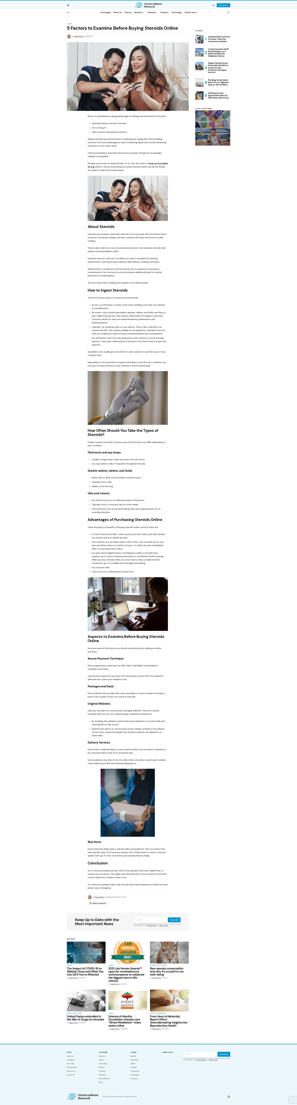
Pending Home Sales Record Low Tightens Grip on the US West (218, 82)
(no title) (202, 122)
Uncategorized (161, 1013)
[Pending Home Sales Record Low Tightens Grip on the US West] (199, 82)
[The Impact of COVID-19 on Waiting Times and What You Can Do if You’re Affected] (86, 952)
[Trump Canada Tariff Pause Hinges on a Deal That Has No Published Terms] (199, 52)
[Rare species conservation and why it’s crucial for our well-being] (169, 952)
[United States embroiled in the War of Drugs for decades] (86, 1000)
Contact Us (71, 1075)
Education (102, 1075)
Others (133, 1052)
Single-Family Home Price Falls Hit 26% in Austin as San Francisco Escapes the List (218, 68)
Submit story (168, 1052)
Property (102, 1071)
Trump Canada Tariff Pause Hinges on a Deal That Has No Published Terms (218, 52)
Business (153, 965)
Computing (135, 1075)
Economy (134, 1079)
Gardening (134, 1060)
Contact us (223, 5)
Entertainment (104, 1079)
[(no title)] (212, 119)
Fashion (133, 1056)
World (164, 965)
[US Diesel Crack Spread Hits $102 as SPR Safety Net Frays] (199, 95)
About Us (70, 1056)
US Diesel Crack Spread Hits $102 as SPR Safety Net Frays (218, 95)
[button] (213, 5)
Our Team (70, 1064)
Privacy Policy (151, 925)
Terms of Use (163, 925)
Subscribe (174, 920)
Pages (69, 1052)
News (101, 1082)
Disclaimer (70, 1060)
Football (133, 1067)
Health (70, 24)
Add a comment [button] (99, 903)
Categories (103, 1052)
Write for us (71, 1071)
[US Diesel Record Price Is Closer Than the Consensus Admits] (199, 39)
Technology (103, 1064)
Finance (101, 1067)
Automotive (135, 1071)
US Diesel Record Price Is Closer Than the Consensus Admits (219, 39)
